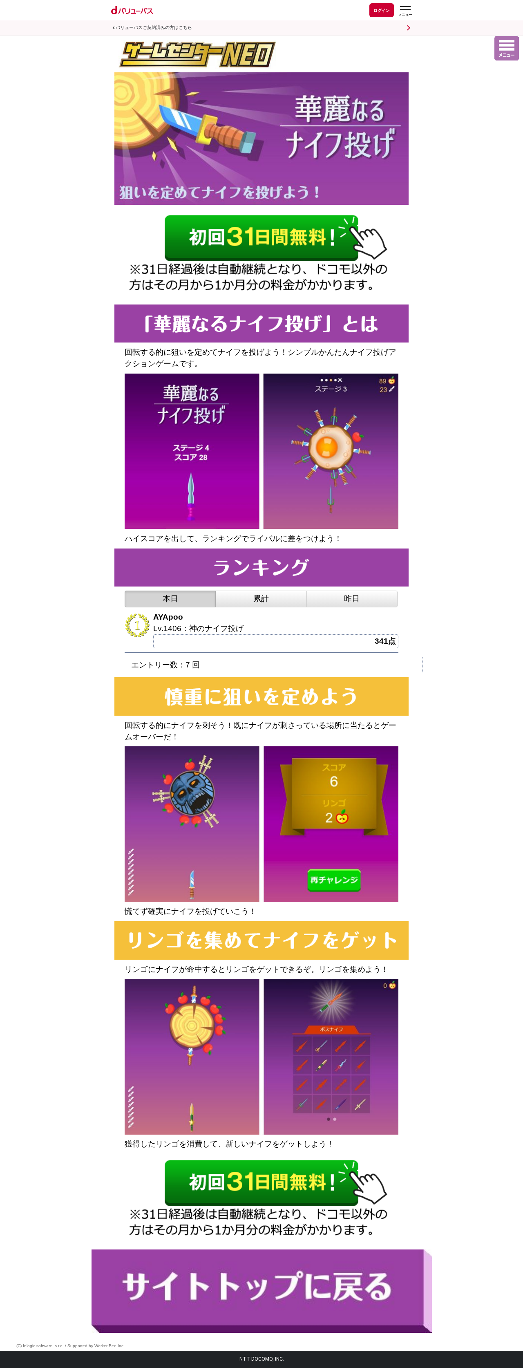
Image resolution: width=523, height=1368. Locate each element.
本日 (170, 598)
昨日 (352, 598)
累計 (261, 598)
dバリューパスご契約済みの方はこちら (152, 27)
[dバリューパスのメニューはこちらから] (405, 11)
